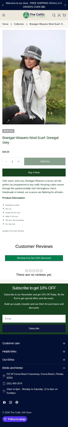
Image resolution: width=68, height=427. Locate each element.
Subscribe (34, 328)
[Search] (54, 15)
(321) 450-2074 (14, 383)
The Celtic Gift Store (20, 412)
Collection (19, 24)
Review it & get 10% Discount (34, 258)
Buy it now (34, 172)
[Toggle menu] (3, 15)
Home (5, 24)
